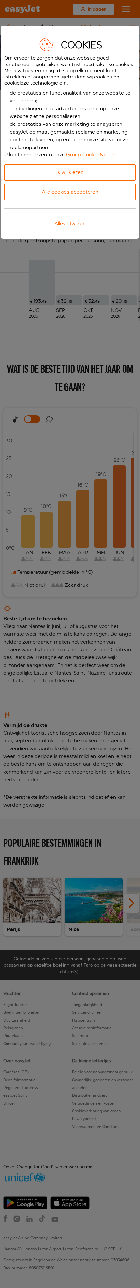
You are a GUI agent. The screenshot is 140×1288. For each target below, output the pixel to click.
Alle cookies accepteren (70, 192)
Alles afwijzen (70, 223)
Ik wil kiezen (70, 172)
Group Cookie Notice (90, 154)
